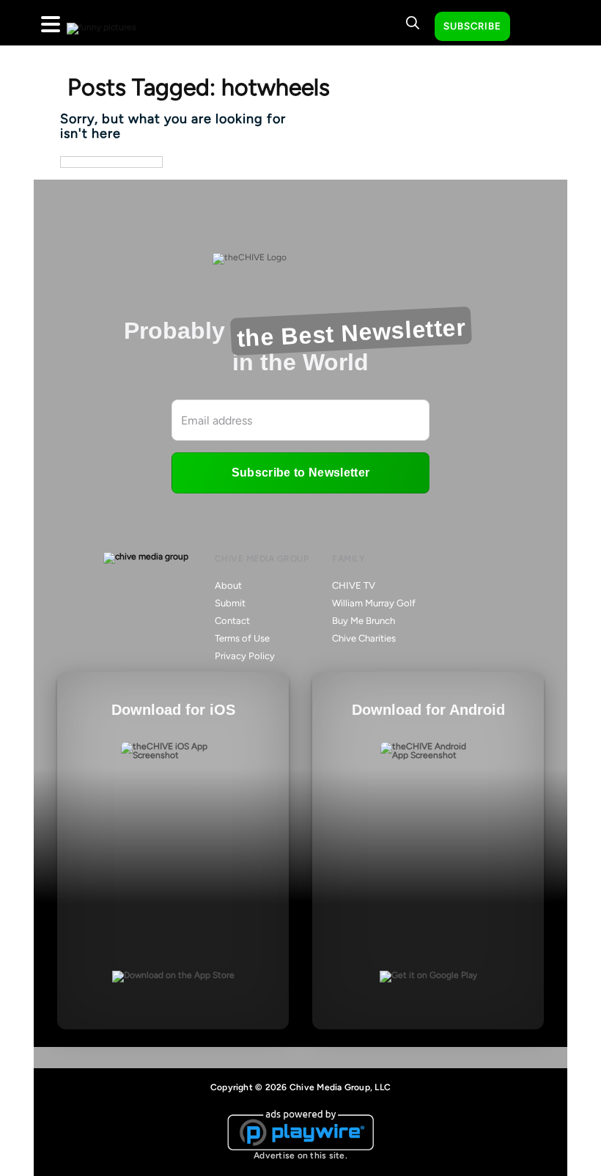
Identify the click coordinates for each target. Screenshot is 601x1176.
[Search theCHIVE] (412, 22)
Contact (232, 620)
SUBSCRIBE (472, 26)
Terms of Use (242, 638)
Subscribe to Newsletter (300, 472)
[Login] (534, 27)
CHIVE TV (353, 585)
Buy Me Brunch (363, 620)
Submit (230, 603)
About (228, 585)
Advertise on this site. (300, 1155)
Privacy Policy (245, 655)
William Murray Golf (374, 603)
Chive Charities (364, 638)
